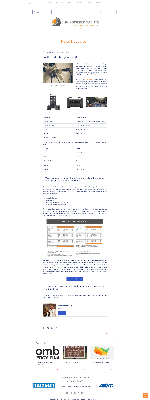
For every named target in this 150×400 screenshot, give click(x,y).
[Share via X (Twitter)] (48, 328)
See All (112, 342)
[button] (75, 310)
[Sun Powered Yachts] (75, 352)
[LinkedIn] (82, 393)
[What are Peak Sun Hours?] (102, 352)
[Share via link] (56, 328)
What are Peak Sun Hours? (101, 362)
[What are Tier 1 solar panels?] (48, 352)
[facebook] (78, 393)
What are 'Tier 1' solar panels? (45, 363)
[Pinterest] (67, 393)
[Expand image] (53, 102)
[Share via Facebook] (43, 328)
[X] (75, 393)
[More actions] (106, 53)
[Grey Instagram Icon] (71, 393)
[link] (30, 2)
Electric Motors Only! (72, 362)
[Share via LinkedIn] (52, 328)
